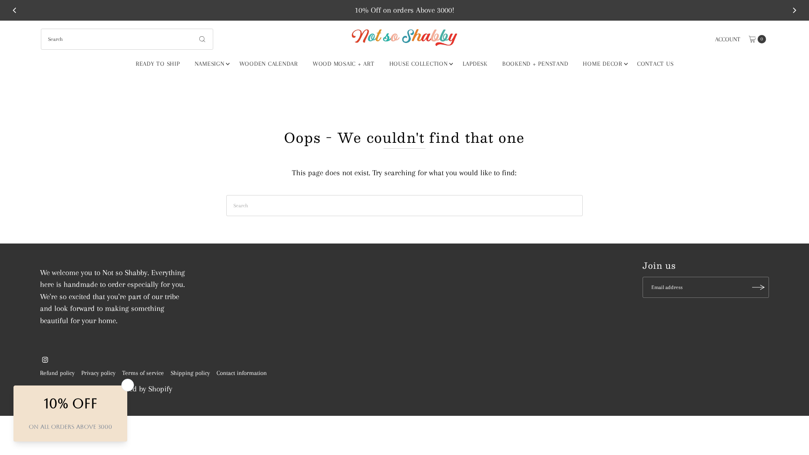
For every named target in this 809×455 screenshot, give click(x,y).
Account (727, 39)
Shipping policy (190, 372)
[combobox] (127, 39)
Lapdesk (475, 63)
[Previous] (14, 10)
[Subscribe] (758, 287)
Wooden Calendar (268, 63)
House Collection (418, 63)
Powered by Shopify (141, 389)
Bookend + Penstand (535, 63)
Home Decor (602, 63)
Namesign (210, 63)
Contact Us (655, 63)
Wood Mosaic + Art (344, 63)
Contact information (242, 372)
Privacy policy (98, 372)
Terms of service (143, 372)
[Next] (794, 10)
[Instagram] (45, 360)
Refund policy (57, 372)
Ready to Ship (158, 63)
